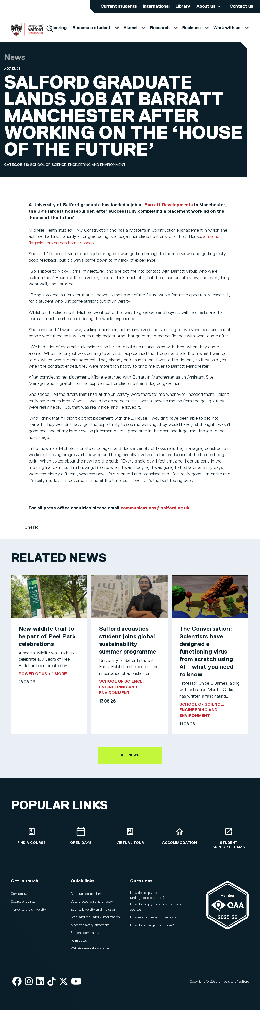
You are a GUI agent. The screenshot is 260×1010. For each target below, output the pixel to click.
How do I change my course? (152, 925)
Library (183, 6)
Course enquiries (23, 901)
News (14, 58)
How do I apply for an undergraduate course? (147, 895)
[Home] (27, 35)
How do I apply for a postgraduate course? (155, 907)
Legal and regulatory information (95, 917)
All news (130, 755)
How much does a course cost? (153, 917)
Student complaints (85, 933)
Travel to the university (28, 909)
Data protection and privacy (92, 901)
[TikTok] (51, 982)
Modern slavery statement (90, 925)
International (156, 6)
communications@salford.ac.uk (155, 508)
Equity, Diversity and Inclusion (93, 909)
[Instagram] (29, 982)
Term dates (79, 941)
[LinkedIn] (40, 982)
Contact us (241, 6)
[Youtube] (76, 982)
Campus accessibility (86, 894)
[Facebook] (17, 982)
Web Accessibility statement (91, 948)
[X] (63, 982)
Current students (119, 6)
